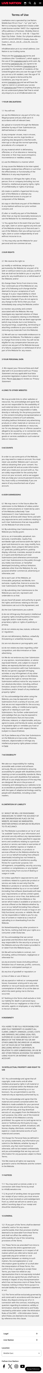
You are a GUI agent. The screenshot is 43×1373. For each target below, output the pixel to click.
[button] (34, 3)
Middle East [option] (8, 1353)
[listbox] (21, 1353)
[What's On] (25, 3)
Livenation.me (20, 56)
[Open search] (30, 3)
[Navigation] (40, 3)
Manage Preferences (33, 1369)
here (6, 746)
